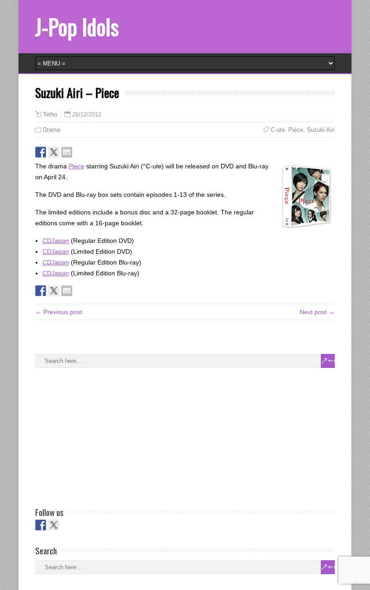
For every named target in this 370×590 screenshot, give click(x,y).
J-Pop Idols (77, 26)
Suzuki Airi (321, 129)
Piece (295, 129)
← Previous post (58, 312)
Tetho (50, 114)
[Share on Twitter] (53, 152)
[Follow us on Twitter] (53, 525)
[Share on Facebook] (40, 152)
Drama (51, 129)
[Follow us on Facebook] (40, 525)
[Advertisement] (103, 435)
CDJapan (55, 240)
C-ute (278, 129)
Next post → (317, 312)
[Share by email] (66, 152)
